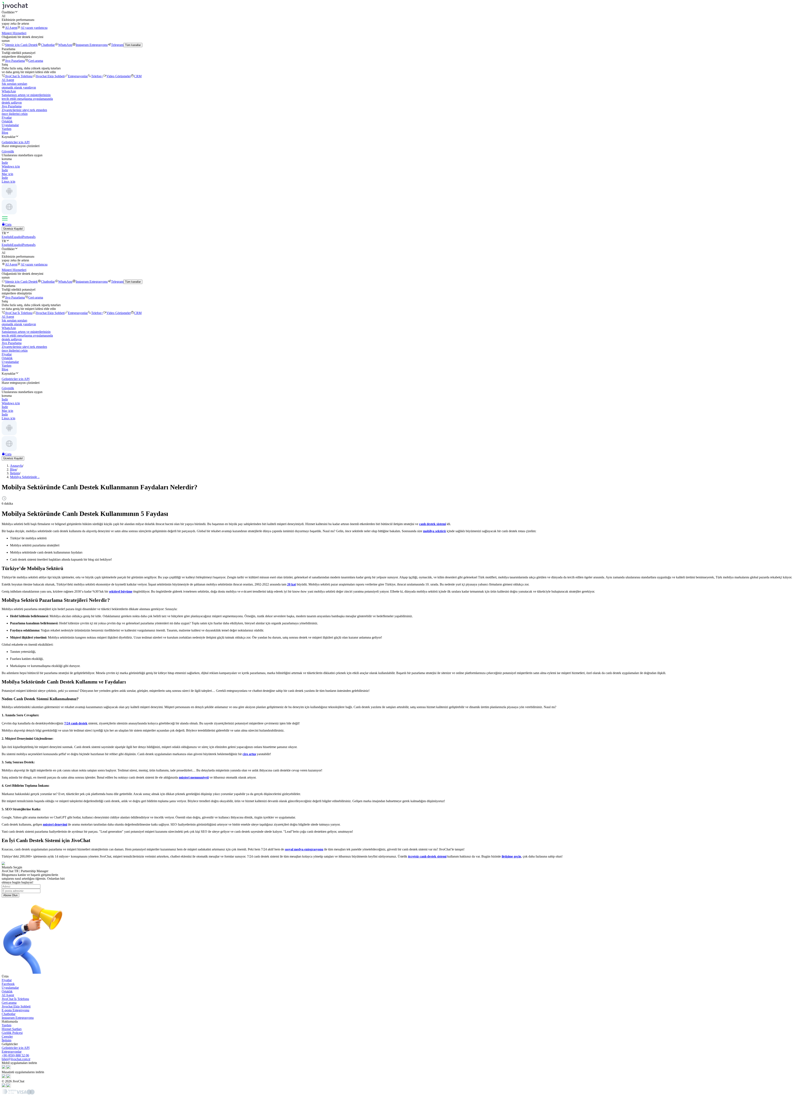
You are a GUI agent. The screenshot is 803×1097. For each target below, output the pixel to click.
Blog (5, 132)
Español (17, 237)
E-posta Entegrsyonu (15, 1010)
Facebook (8, 984)
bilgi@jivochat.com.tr (16, 1059)
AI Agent (11, 27)
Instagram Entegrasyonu (92, 45)
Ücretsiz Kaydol (13, 228)
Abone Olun (10, 895)
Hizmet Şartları (12, 1029)
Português (29, 237)
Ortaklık (7, 121)
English (7, 237)
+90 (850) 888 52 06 (15, 1055)
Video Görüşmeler (118, 76)
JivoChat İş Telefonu (18, 76)
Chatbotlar (48, 45)
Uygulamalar (10, 125)
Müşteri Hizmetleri (14, 33)
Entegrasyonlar (78, 76)
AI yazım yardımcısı (34, 27)
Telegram (117, 45)
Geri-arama (35, 60)
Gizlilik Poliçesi (12, 1033)
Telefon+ (97, 76)
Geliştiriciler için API (15, 1048)
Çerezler (7, 1036)
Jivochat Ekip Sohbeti (50, 76)
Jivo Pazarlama (15, 60)
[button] (401, 12)
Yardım (6, 129)
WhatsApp (65, 45)
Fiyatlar (7, 117)
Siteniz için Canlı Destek (21, 45)
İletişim (6, 1040)
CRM (138, 76)
